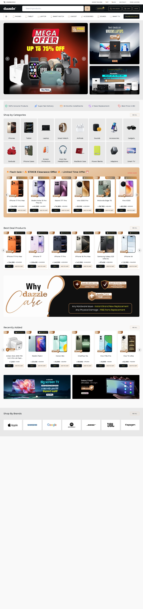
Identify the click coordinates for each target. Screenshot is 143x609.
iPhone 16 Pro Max (82, 257)
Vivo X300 (126, 201)
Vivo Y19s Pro (105, 356)
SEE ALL (134, 115)
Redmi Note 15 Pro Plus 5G (38, 202)
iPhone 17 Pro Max (17, 201)
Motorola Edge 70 (104, 201)
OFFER (100, 9)
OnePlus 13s (83, 356)
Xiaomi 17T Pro (61, 201)
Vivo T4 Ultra (128, 356)
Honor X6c (60, 356)
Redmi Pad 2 (37, 356)
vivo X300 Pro (82, 201)
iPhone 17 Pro (60, 257)
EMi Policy (122, 2)
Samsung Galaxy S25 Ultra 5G (105, 258)
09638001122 (10, 2)
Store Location (134, 2)
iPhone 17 (37, 257)
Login (136, 8)
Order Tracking (97, 2)
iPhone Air (128, 257)
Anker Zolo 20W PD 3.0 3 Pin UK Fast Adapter (14, 357)
